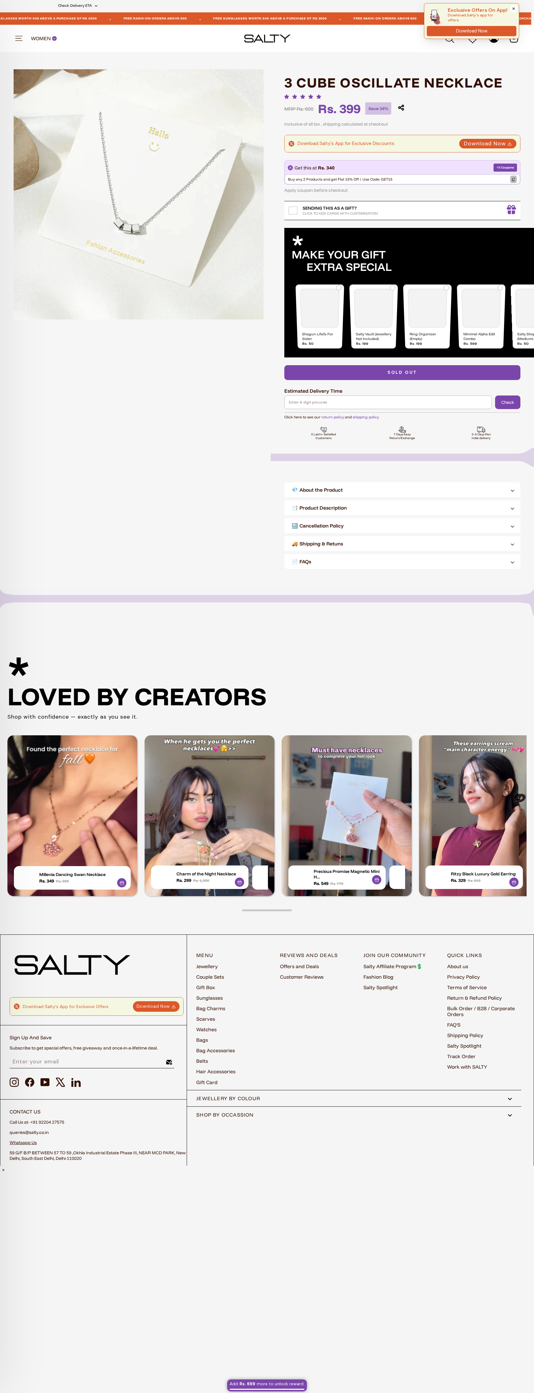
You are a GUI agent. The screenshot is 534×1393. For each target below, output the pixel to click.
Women (41, 38)
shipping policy (366, 417)
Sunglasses (209, 998)
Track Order (461, 1056)
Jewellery (207, 966)
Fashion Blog (378, 977)
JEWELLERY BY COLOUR (228, 1098)
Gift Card (207, 1082)
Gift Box (205, 987)
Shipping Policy (465, 1035)
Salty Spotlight (380, 987)
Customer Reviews (302, 977)
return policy (332, 417)
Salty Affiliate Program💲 (392, 966)
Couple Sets (210, 977)
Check (507, 402)
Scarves (205, 1019)
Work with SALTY (467, 1067)
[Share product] (401, 107)
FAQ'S (453, 1025)
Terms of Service (467, 987)
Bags (202, 1040)
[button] (304, 96)
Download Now (485, 143)
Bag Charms (210, 1008)
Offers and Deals (299, 966)
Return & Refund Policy (474, 998)
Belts (202, 1061)
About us (457, 966)
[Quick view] (121, 882)
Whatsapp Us (23, 1142)
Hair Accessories (215, 1071)
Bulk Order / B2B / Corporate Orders (481, 1011)
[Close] (513, 8)
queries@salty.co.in (29, 1132)
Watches (206, 1029)
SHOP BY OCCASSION (225, 1115)
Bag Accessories (215, 1050)
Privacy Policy (463, 977)
